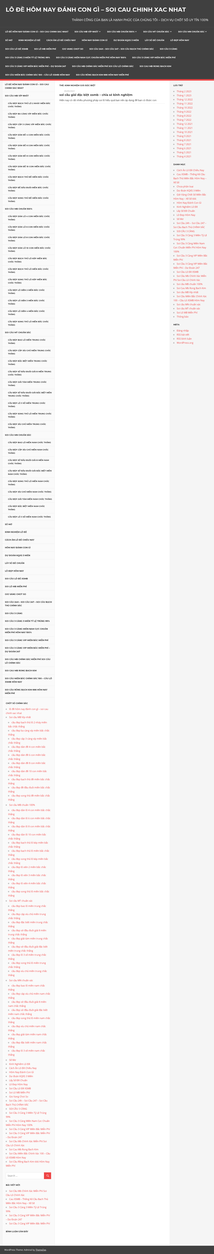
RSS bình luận (184, 338)
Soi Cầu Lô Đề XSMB (16, 49)
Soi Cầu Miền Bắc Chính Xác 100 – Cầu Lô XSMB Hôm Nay (37, 74)
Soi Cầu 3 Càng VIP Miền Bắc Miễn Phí (154, 57)
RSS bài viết (183, 334)
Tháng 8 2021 (184, 140)
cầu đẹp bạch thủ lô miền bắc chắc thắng (28, 270)
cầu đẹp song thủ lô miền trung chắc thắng (30, 415)
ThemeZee (41, 1249)
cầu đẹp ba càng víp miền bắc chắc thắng (28, 115)
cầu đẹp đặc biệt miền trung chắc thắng (27, 362)
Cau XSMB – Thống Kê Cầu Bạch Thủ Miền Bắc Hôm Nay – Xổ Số (189, 178)
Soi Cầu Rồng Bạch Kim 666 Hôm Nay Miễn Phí (102, 74)
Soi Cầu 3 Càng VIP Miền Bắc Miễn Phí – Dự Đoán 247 (35, 66)
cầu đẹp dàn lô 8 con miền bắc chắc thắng (29, 239)
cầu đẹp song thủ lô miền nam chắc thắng (28, 483)
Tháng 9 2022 (184, 111)
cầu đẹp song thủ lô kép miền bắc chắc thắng (27, 281)
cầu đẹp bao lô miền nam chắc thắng (29, 442)
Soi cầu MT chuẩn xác (156, 31)
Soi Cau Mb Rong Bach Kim (155, 66)
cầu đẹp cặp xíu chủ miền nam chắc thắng (28, 451)
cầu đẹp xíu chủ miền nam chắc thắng (29, 492)
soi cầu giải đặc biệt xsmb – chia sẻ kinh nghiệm (95, 95)
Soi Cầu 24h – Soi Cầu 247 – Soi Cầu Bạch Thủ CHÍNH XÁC (121, 49)
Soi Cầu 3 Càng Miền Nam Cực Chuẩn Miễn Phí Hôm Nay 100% (91, 57)
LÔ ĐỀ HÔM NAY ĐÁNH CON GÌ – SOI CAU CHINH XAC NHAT (96, 9)
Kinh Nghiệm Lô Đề (29, 40)
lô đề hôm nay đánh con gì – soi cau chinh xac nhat (36, 31)
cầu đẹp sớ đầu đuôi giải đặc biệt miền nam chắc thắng (30, 472)
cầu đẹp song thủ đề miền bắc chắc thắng (28, 199)
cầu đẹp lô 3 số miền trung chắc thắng (26, 405)
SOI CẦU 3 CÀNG (168, 49)
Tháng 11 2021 (185, 128)
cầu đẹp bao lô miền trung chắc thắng (27, 341)
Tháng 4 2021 (184, 156)
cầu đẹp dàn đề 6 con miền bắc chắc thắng (29, 147)
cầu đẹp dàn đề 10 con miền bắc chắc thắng (29, 168)
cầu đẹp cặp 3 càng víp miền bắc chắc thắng (29, 126)
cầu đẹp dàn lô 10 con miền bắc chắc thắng (29, 249)
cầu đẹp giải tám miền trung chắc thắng (27, 383)
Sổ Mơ (8, 40)
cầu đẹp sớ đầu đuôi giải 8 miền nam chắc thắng (28, 462)
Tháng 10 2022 (185, 107)
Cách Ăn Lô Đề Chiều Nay (61, 40)
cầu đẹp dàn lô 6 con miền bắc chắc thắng (29, 228)
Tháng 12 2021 (185, 123)
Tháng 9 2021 (184, 136)
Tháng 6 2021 (184, 148)
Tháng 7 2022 (184, 119)
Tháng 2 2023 (184, 91)
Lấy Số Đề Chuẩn (154, 40)
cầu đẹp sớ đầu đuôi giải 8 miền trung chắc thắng (29, 373)
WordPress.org (185, 342)
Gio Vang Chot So (72, 49)
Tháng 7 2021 (184, 144)
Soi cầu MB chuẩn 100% (120, 31)
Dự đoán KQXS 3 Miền (126, 40)
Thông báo (183, 316)
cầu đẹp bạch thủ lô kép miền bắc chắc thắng (27, 260)
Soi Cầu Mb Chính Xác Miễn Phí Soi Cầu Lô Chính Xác (102, 66)
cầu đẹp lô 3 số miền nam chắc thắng (29, 517)
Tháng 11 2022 (185, 103)
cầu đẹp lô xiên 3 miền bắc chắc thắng (26, 302)
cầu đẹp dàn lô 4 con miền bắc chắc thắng (29, 218)
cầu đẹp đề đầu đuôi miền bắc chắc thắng (28, 189)
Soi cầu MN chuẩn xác (191, 31)
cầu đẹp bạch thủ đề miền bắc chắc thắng (28, 178)
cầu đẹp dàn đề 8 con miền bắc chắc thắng (29, 157)
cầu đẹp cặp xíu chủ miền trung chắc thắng (29, 352)
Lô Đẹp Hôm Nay (179, 40)
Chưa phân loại (185, 186)
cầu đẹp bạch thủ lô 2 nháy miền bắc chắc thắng (29, 105)
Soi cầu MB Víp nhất (86, 31)
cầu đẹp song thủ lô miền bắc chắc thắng (28, 323)
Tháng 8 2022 (184, 115)
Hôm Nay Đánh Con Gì (94, 40)
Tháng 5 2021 (184, 152)
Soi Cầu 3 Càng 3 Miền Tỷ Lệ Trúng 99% (27, 57)
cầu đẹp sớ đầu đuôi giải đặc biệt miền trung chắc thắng (30, 394)
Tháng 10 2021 (185, 132)
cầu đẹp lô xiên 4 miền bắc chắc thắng (26, 313)
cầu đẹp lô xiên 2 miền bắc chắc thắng (26, 292)
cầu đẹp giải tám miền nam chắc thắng (30, 499)
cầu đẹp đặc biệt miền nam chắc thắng (26, 508)
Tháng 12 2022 (185, 99)
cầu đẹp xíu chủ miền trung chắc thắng (27, 426)
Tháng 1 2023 (184, 95)
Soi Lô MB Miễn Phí (45, 49)
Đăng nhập (183, 330)
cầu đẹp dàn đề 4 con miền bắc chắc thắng (29, 136)
